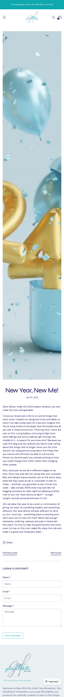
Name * (7, 577)
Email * (6, 591)
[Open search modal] (53, 17)
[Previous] (4, 4)
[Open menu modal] (4, 17)
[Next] (59, 4)
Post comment (13, 635)
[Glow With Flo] (32, 17)
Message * (8, 605)
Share (10, 542)
